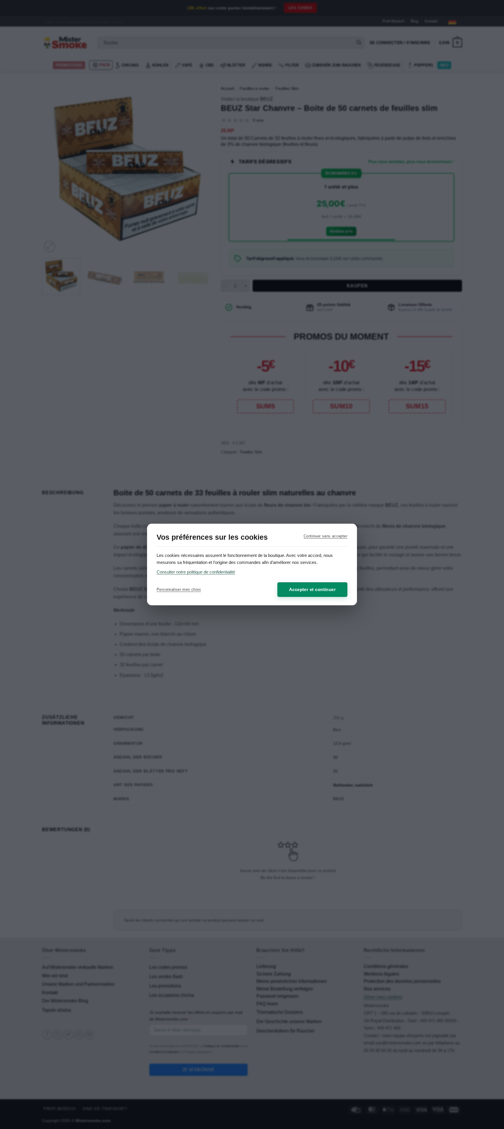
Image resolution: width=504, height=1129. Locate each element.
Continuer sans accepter (325, 536)
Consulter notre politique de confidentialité (196, 571)
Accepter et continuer (312, 589)
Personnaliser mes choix (179, 589)
